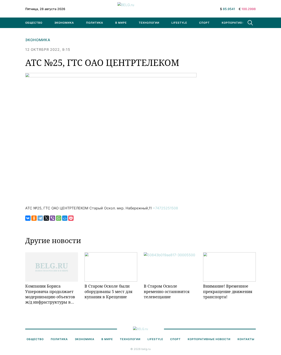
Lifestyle (179, 22)
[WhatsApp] (58, 218)
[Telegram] (40, 218)
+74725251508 (165, 208)
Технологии (149, 22)
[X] (46, 218)
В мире (121, 22)
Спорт (204, 22)
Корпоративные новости (243, 22)
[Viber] (52, 218)
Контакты (246, 339)
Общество (33, 22)
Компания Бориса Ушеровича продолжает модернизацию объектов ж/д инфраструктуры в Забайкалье (50, 294)
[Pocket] (71, 218)
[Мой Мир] (64, 218)
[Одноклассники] (34, 218)
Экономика (64, 22)
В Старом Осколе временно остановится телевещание (166, 291)
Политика (94, 22)
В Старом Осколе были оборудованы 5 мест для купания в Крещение (108, 291)
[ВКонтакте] (28, 218)
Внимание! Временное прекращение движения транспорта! (227, 291)
